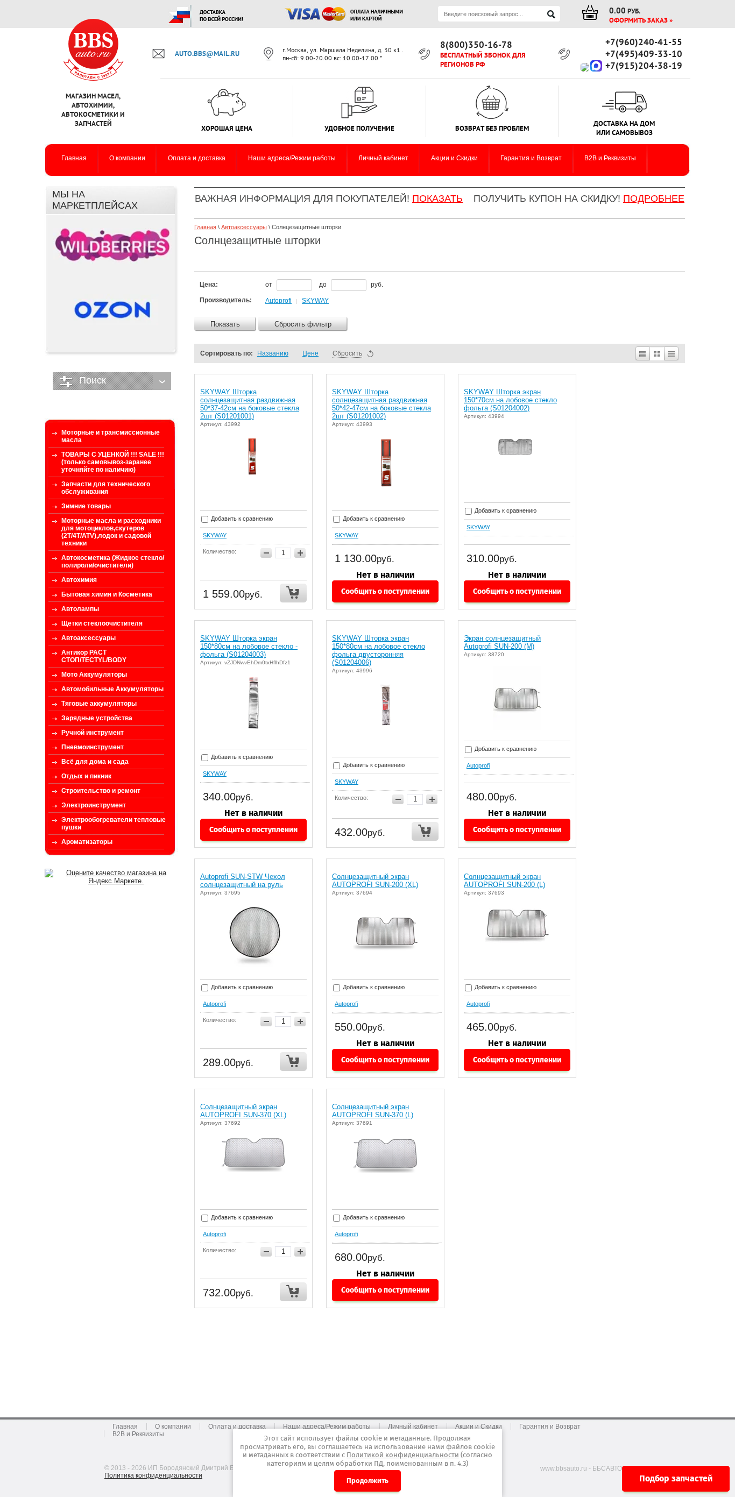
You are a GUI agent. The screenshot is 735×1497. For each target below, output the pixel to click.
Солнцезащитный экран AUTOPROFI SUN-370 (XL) (243, 1111)
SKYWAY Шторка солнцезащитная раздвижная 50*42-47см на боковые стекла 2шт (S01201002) (381, 404)
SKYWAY (315, 300)
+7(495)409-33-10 (643, 54)
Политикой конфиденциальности (403, 1455)
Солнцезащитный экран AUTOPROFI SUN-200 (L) (504, 880)
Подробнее (653, 198)
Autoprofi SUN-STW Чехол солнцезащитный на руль (242, 880)
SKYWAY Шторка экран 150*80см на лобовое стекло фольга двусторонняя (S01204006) (378, 650)
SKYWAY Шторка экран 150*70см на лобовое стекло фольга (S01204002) (510, 400)
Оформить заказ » (641, 20)
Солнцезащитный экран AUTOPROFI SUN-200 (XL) (375, 880)
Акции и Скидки (478, 1426)
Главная (205, 227)
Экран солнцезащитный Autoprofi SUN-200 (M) (502, 642)
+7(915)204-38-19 (643, 66)
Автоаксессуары (244, 227)
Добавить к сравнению (241, 518)
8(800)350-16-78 (476, 45)
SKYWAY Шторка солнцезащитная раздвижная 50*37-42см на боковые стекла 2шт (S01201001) (249, 404)
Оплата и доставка (237, 1426)
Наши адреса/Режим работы (327, 1426)
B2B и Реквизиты (138, 1434)
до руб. (351, 284)
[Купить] (293, 593)
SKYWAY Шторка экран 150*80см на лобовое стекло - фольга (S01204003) (249, 646)
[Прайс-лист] (672, 353)
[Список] (642, 353)
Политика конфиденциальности (153, 1475)
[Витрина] (657, 353)
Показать (437, 198)
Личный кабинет (413, 1426)
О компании (173, 1426)
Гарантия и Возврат (550, 1426)
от (269, 284)
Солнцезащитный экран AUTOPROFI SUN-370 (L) (372, 1111)
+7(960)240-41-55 (643, 42)
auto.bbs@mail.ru (207, 53)
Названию (272, 353)
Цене (310, 353)
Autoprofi (278, 300)
